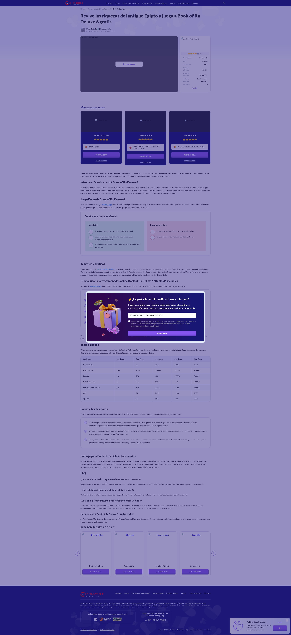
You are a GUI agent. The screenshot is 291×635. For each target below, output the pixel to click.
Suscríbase (162, 333)
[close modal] (201, 295)
